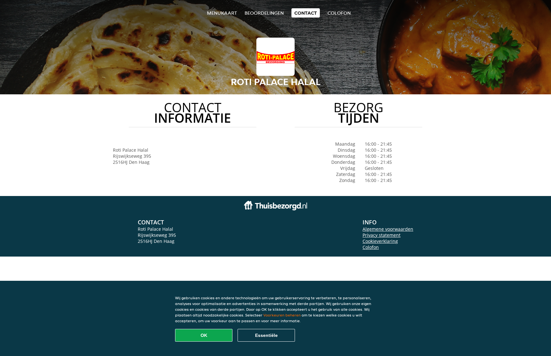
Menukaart (222, 13)
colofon (339, 13)
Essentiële (266, 335)
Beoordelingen (264, 13)
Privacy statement (381, 235)
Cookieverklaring (380, 241)
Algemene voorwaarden (388, 229)
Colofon (371, 247)
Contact (305, 13)
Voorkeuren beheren (282, 315)
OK (204, 335)
